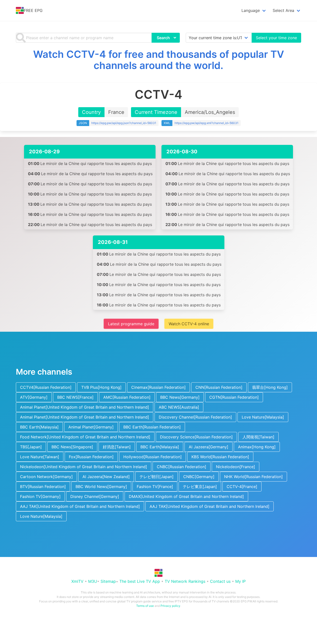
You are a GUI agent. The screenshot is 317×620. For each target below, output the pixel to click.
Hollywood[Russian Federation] (152, 456)
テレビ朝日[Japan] (156, 476)
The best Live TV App (139, 581)
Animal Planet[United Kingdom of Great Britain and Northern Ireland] (84, 407)
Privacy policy (170, 606)
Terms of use (145, 606)
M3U (92, 581)
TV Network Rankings (185, 581)
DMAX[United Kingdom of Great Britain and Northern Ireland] (186, 496)
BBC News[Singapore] (72, 446)
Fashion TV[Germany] (40, 496)
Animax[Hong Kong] (257, 446)
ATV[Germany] (34, 397)
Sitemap (108, 581)
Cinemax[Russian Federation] (158, 387)
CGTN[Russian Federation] (234, 397)
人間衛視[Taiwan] (258, 436)
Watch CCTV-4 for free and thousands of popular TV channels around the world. (158, 59)
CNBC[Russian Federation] (181, 466)
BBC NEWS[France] (75, 397)
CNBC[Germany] (198, 476)
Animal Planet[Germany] (91, 426)
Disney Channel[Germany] (94, 496)
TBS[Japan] (31, 446)
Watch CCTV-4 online (189, 323)
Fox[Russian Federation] (91, 456)
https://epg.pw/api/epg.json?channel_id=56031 (123, 123)
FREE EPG (33, 10)
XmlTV (77, 581)
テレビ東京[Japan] (200, 486)
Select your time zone (276, 37)
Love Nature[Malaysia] (263, 417)
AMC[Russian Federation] (127, 397)
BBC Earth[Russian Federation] (152, 426)
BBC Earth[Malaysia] (39, 426)
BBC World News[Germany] (101, 486)
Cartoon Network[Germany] (46, 476)
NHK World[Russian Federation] (253, 476)
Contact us (220, 581)
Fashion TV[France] (155, 486)
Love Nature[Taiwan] (39, 456)
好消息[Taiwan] (117, 446)
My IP (240, 581)
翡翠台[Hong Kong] (270, 387)
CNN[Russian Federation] (218, 387)
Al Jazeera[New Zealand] (106, 476)
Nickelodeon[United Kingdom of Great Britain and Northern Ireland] (83, 466)
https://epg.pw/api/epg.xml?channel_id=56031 (206, 123)
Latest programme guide (131, 323)
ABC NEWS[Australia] (179, 407)
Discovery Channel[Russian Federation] (195, 417)
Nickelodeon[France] (235, 466)
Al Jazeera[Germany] (208, 446)
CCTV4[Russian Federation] (46, 387)
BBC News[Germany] (180, 397)
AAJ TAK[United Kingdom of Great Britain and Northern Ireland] (80, 506)
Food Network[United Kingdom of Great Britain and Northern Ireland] (85, 436)
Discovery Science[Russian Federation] (196, 436)
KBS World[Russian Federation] (220, 456)
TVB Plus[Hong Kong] (101, 387)
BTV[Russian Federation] (43, 486)
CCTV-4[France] (242, 486)
